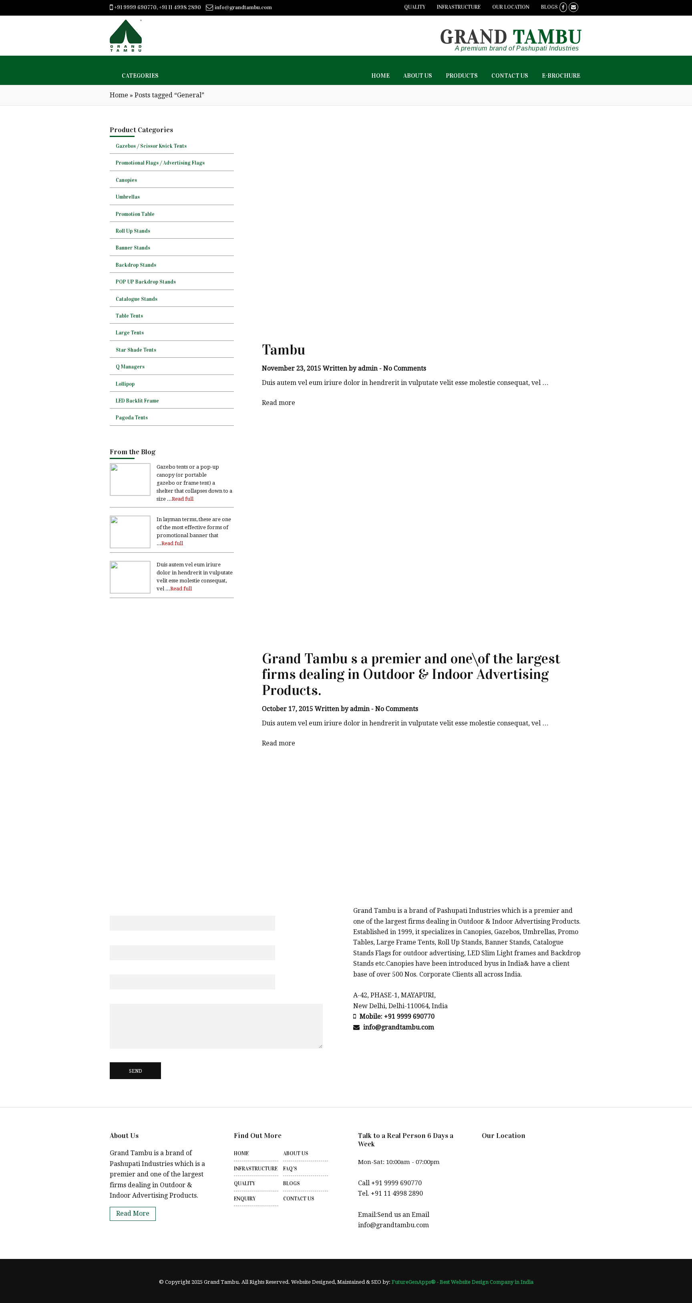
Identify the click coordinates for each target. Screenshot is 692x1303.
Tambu (283, 349)
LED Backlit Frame (137, 401)
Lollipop (125, 384)
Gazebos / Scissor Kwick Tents (151, 146)
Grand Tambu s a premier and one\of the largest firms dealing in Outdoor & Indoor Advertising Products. (411, 674)
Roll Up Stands (133, 231)
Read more (278, 403)
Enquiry (244, 1199)
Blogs (549, 7)
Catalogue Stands (136, 299)
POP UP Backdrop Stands (146, 282)
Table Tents (129, 316)
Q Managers (130, 367)
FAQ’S (290, 1169)
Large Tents (130, 333)
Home (119, 95)
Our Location (510, 7)
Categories (140, 75)
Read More (132, 1213)
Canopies (126, 180)
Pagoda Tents (132, 418)
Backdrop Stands (136, 265)
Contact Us (298, 1199)
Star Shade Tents (136, 350)
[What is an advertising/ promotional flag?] (130, 546)
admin (368, 368)
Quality (414, 7)
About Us (295, 1153)
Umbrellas (128, 197)
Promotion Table (135, 214)
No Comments (404, 368)
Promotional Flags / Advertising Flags (160, 163)
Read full (182, 499)
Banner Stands (133, 248)
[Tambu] (130, 591)
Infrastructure (459, 7)
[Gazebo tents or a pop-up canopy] (130, 493)
